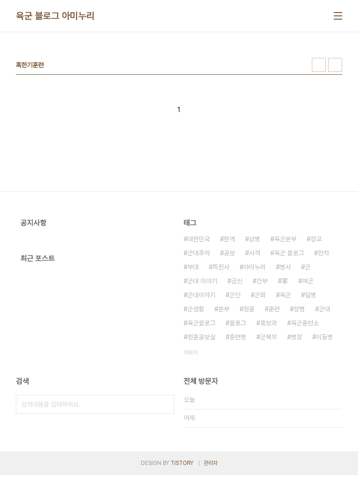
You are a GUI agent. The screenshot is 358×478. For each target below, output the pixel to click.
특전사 (221, 267)
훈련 (274, 309)
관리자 (211, 463)
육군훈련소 (305, 323)
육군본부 (285, 239)
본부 (223, 309)
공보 (229, 253)
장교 (316, 239)
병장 (296, 337)
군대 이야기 (202, 281)
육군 (285, 295)
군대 (324, 309)
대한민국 (198, 239)
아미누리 (254, 267)
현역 (229, 239)
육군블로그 (201, 323)
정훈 (249, 309)
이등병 (324, 337)
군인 (235, 295)
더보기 (191, 352)
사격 (254, 253)
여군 (307, 281)
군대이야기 (201, 295)
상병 (254, 239)
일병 (310, 295)
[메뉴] (338, 16)
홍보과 (268, 323)
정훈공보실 (201, 337)
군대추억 (198, 253)
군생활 (195, 309)
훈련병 (237, 337)
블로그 (237, 323)
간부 (262, 281)
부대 (193, 267)
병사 (285, 267)
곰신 (236, 281)
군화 (260, 295)
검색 (165, 404)
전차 (323, 253)
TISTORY (182, 463)
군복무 (268, 337)
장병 (299, 309)
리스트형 (335, 65)
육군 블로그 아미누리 (55, 15)
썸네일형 (319, 65)
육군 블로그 (289, 253)
